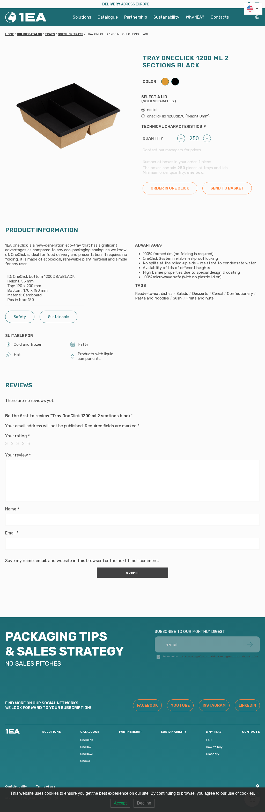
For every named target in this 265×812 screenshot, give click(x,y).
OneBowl (86, 754)
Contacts (220, 17)
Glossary (212, 754)
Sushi (177, 298)
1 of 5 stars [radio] (8, 443)
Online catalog (29, 34)
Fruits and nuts (200, 298)
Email (11, 533)
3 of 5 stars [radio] (19, 443)
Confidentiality (16, 786)
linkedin (247, 705)
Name (12, 509)
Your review (18, 455)
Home (9, 34)
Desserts (200, 293)
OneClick (86, 740)
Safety (20, 316)
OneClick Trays (70, 34)
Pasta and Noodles (152, 298)
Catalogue (108, 17)
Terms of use (45, 786)
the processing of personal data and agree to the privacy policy (218, 656)
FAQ (209, 740)
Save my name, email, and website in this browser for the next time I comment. (82, 560)
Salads (182, 293)
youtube (180, 705)
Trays (50, 34)
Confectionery (240, 293)
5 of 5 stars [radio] (30, 443)
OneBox (85, 747)
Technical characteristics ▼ (174, 126)
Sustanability (166, 17)
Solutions (82, 17)
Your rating (17, 435)
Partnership (135, 17)
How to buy (214, 747)
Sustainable (58, 316)
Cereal (217, 293)
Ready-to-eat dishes (154, 293)
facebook (147, 705)
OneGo (85, 761)
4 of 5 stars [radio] (25, 443)
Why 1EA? (195, 17)
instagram (214, 705)
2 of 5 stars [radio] (14, 443)
